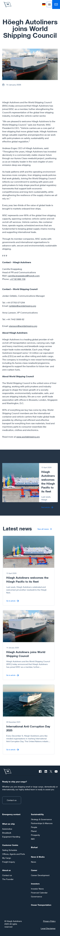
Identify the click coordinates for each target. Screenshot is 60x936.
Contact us (11, 800)
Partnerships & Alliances (41, 823)
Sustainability (37, 814)
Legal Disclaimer (48, 928)
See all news (43, 529)
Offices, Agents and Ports (13, 854)
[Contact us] (56, 4)
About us (6, 870)
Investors (35, 883)
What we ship (8, 824)
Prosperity (35, 835)
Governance (36, 896)
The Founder (8, 879)
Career (34, 870)
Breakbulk (6, 833)
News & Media (38, 857)
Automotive (7, 829)
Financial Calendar (39, 892)
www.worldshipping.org (28, 436)
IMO (33, 839)
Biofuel (34, 847)
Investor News (37, 888)
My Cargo (6, 858)
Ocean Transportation (41, 905)
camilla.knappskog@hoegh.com (24, 275)
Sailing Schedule (9, 850)
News (33, 862)
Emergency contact (11, 814)
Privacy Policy (49, 921)
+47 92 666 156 (17, 279)
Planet (34, 831)
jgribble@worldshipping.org (22, 305)
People (34, 827)
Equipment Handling (11, 836)
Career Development (40, 875)
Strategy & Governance (41, 819)
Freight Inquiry (8, 862)
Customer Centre (10, 845)
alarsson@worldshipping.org (23, 326)
